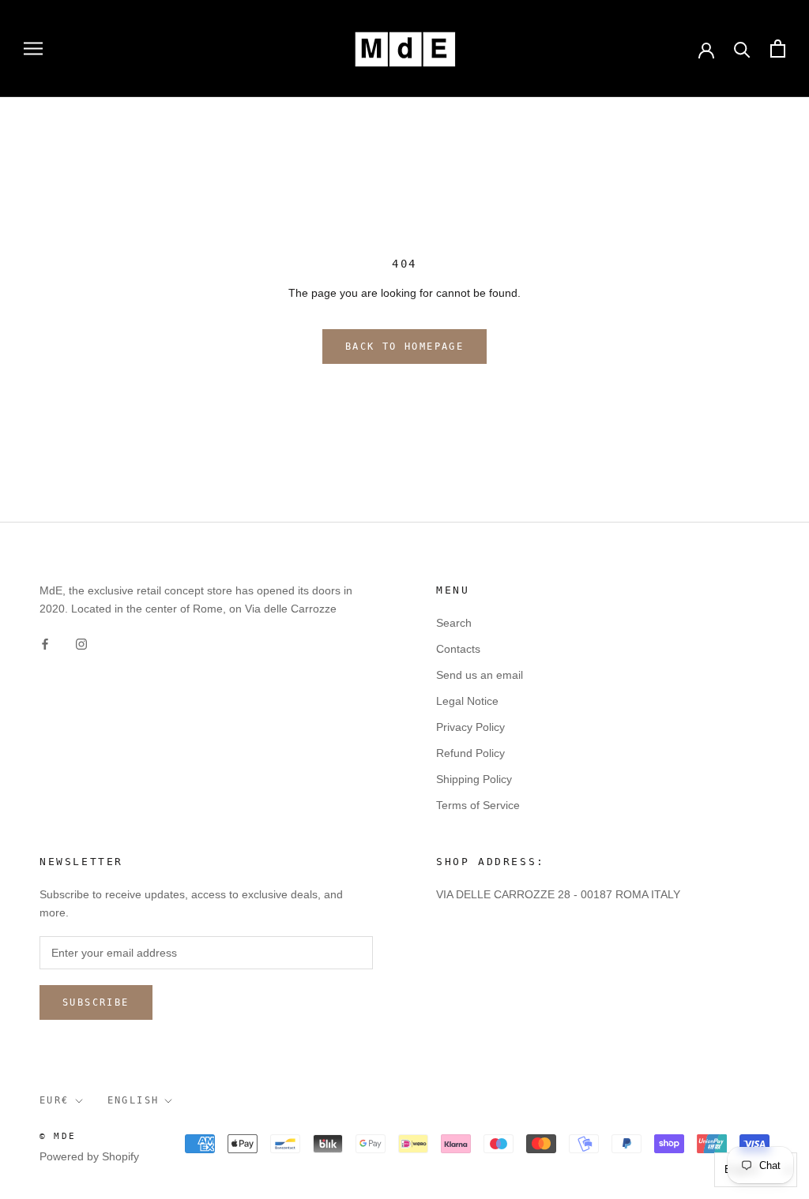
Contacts (458, 649)
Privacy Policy (470, 727)
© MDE (58, 1136)
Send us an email (479, 675)
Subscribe (96, 1002)
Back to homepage (404, 346)
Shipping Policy (474, 779)
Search (454, 622)
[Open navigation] (33, 48)
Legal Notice (467, 701)
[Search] (742, 48)
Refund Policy (470, 753)
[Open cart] (777, 48)
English (133, 1100)
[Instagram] (81, 643)
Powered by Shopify (89, 1156)
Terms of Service (478, 805)
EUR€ (55, 1100)
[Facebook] (45, 643)
